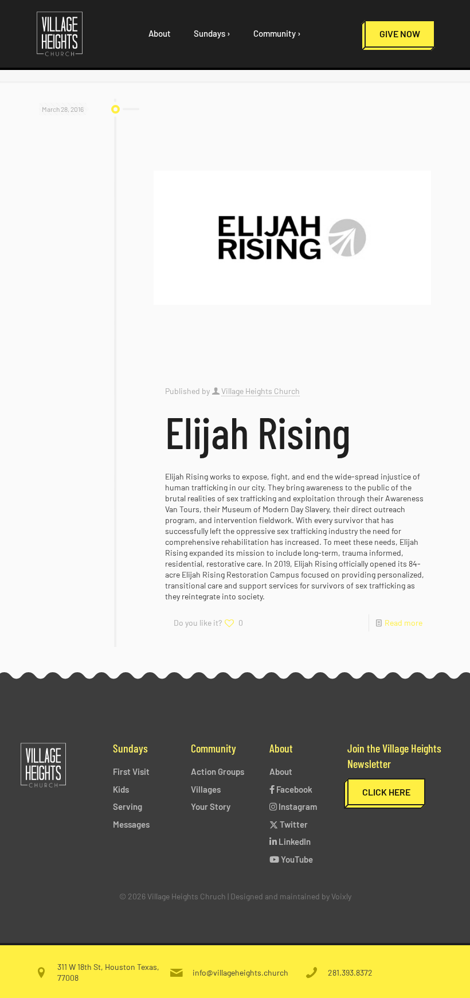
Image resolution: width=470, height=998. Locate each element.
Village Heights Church (260, 391)
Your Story (210, 806)
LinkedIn (294, 841)
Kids (121, 789)
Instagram (297, 806)
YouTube (296, 859)
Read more (403, 622)
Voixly (341, 896)
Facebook (293, 789)
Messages (131, 824)
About (280, 771)
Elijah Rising (258, 431)
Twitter (293, 824)
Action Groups (217, 771)
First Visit (131, 771)
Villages (206, 789)
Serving (127, 806)
